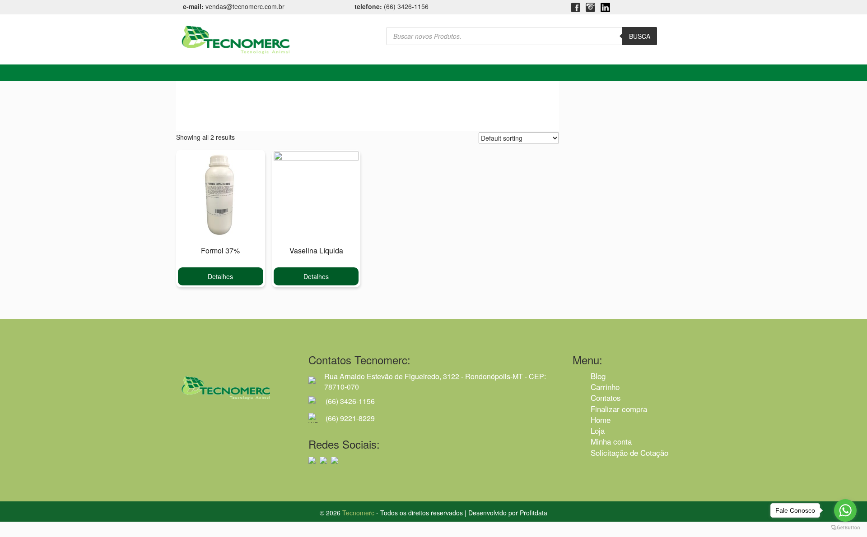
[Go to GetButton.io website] (845, 528)
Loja (598, 430)
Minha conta (611, 441)
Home (601, 419)
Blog (598, 375)
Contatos (606, 397)
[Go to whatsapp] (845, 510)
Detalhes (220, 276)
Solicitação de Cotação (629, 452)
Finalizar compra (619, 408)
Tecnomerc (358, 512)
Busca (639, 36)
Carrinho (605, 386)
